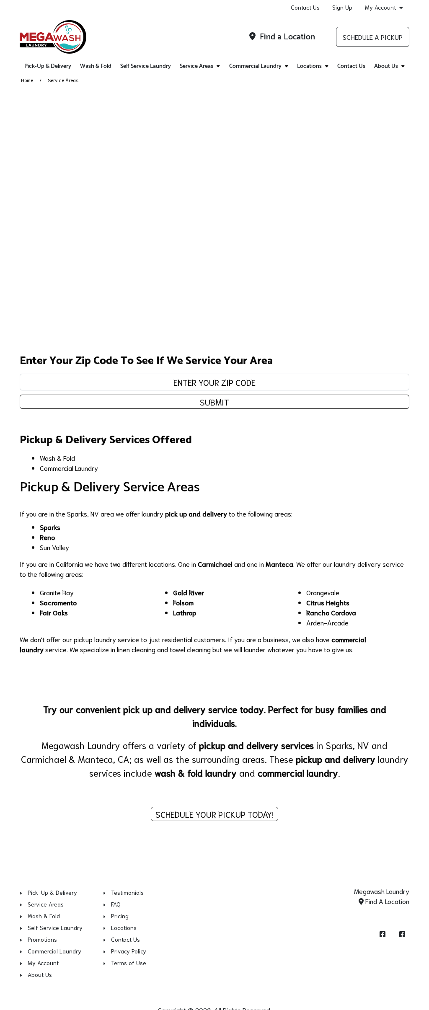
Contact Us (305, 7)
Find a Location (286, 37)
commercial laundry (298, 772)
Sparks (50, 526)
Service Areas (46, 904)
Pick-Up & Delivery (47, 66)
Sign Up (342, 7)
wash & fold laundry (196, 772)
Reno (47, 536)
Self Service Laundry (145, 66)
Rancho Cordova (331, 612)
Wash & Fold (95, 66)
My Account (380, 7)
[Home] (53, 37)
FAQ (116, 904)
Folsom (183, 602)
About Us (40, 974)
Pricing (120, 916)
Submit (214, 401)
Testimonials (127, 892)
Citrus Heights (327, 602)
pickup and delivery (335, 759)
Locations (124, 927)
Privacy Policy (128, 951)
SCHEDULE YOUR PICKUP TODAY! (214, 814)
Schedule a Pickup (373, 36)
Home (27, 80)
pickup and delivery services (257, 745)
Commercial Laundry (69, 467)
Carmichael (215, 563)
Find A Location (386, 900)
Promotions (42, 939)
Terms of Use (128, 962)
